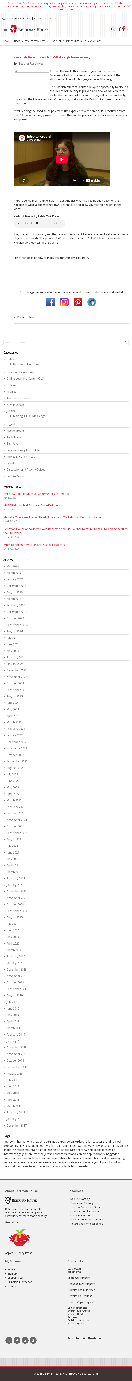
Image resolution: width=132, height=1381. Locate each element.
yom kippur (101, 1162)
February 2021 (16, 878)
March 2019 (14, 1028)
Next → (34, 317)
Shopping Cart (16, 1277)
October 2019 (15, 982)
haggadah (112, 1154)
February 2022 (16, 807)
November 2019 (17, 976)
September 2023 (17, 690)
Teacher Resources (35, 41)
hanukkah (115, 1162)
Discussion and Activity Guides (26, 469)
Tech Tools (14, 437)
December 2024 (17, 612)
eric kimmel (44, 1158)
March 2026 (14, 573)
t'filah (53, 1146)
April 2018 (13, 1099)
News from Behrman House (87, 1219)
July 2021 (12, 846)
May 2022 (13, 787)
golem (71, 1141)
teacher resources (45, 1162)
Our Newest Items (81, 1215)
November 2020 (17, 898)
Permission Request (80, 1296)
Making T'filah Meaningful (30, 416)
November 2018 (17, 1054)
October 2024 (15, 618)
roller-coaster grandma (100, 1141)
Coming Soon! (15, 476)
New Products (16, 405)
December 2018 (17, 1047)
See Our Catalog (80, 1199)
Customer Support (79, 1277)
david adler (29, 1158)
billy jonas (101, 1146)
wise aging (118, 1158)
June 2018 (13, 1086)
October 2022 (15, 755)
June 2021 (13, 852)
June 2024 (13, 644)
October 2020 (15, 904)
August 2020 (15, 917)
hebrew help (85, 1150)
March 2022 (14, 800)
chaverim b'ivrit (92, 1158)
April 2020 (13, 943)
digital (42, 1150)
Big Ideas (12, 443)
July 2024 (12, 638)
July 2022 (12, 774)
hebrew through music (44, 1141)
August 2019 (15, 995)
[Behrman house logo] (29, 29)
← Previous (21, 317)
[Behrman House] (21, 1200)
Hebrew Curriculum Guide (85, 1207)
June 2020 (13, 930)
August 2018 (15, 1073)
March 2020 (14, 950)
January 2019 (15, 1041)
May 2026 (13, 566)
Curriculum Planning (81, 1203)
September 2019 (17, 989)
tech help (52, 1150)
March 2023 (14, 722)
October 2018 (15, 1060)
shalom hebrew (38, 1146)
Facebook (17, 1340)
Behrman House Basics (21, 372)
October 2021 (15, 826)
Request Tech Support (81, 1284)
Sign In (12, 1269)
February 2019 (16, 1034)
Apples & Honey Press (21, 456)
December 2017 (17, 1125)
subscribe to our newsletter (57, 292)
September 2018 (17, 1067)
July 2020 (12, 924)
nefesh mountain (26, 1150)
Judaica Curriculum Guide (84, 1211)
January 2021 (15, 885)
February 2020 (16, 956)
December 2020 (17, 891)
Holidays (12, 385)
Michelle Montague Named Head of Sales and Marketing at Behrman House (52, 517)
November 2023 (17, 677)
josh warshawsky (83, 1146)
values (106, 1158)
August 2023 (15, 696)
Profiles (11, 391)
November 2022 (17, 748)
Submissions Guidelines (81, 1290)
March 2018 (14, 1106)
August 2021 (15, 839)
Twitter (9, 1340)
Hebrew (12, 359)
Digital (11, 424)
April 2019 (13, 1021)
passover (9, 1158)
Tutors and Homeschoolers (86, 1223)
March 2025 (14, 599)
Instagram (25, 1340)
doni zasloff (116, 1146)
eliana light (64, 1146)
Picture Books (16, 431)
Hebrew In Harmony (26, 364)
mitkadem (101, 1150)
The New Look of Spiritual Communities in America (36, 494)
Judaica (11, 411)
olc (84, 1154)
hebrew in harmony (16, 1141)
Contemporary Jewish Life (23, 450)
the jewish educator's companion (60, 1154)
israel (33, 1166)
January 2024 (15, 664)
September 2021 (17, 833)
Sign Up (12, 1273)
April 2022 (13, 794)
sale (19, 1158)
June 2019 (13, 1008)
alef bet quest (68, 1150)
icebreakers (86, 1162)
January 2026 (15, 579)
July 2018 (12, 1080)
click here (82, 258)
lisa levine (21, 1146)
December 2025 (17, 586)
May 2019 (13, 1015)
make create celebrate (18, 1162)
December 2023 (17, 670)
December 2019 (17, 969)
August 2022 (15, 768)
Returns (12, 1286)
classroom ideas (67, 1162)
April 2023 (13, 716)
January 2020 (15, 963)
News (17, 41)
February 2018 (16, 1112)
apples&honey (96, 1154)
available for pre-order (74, 1166)
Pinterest (33, 1340)
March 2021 (14, 872)
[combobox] (66, 342)
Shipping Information (20, 1281)
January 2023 (15, 735)
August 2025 (15, 592)
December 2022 (17, 742)
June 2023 (13, 703)
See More (12, 1222)
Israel (10, 463)
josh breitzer (30, 1154)
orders (80, 1141)
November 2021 (17, 820)
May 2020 (13, 937)
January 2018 (15, 1119)
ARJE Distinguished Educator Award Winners (31, 505)
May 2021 (13, 859)
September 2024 (17, 625)
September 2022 (17, 761)
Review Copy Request (81, 1302)
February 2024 (16, 657)
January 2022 (15, 813)
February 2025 (16, 605)
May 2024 (13, 651)
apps (63, 1141)
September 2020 (17, 911)
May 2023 (13, 709)
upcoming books (48, 1166)
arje (54, 1158)
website (62, 1158)
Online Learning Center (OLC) (26, 378)
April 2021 (13, 865)
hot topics (75, 1158)
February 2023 (16, 729)
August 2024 (15, 631)
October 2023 (15, 683)
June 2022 (13, 781)
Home (6, 41)
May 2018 (13, 1093)
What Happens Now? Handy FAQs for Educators (34, 545)
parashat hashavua (16, 1166)
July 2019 (12, 1002)
